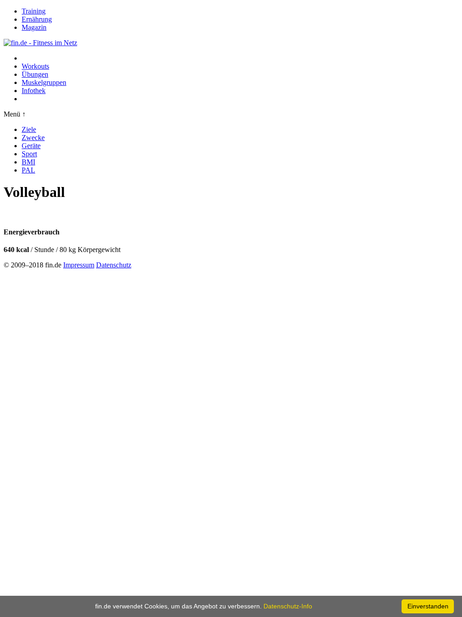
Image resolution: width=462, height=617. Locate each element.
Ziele (29, 129)
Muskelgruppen (44, 82)
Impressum (78, 265)
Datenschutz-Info (287, 606)
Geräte (31, 146)
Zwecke (33, 137)
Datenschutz (113, 265)
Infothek (34, 90)
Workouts (35, 66)
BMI (28, 162)
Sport (29, 154)
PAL (28, 170)
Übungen (35, 74)
